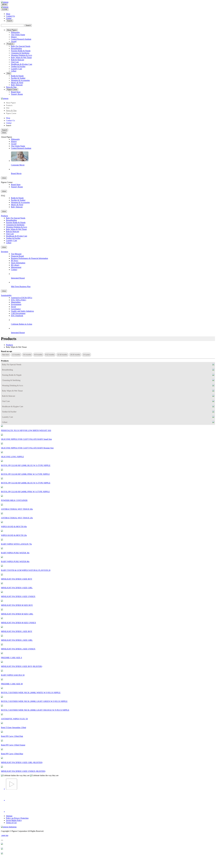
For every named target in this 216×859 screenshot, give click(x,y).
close (4, 133)
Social (13, 307)
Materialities (16, 302)
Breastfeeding (16, 48)
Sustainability (6, 295)
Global (8, 18)
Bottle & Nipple (17, 76)
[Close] (2, 840)
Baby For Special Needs (20, 46)
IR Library (15, 265)
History (14, 37)
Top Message (16, 254)
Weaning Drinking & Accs (21, 55)
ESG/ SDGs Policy (18, 300)
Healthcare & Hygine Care (21, 64)
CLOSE (5, 9)
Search (9, 21)
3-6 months (27, 355)
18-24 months (75, 355)
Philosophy (15, 32)
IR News (14, 260)
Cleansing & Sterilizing (20, 53)
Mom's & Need (17, 83)
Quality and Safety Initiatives (22, 311)
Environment (16, 304)
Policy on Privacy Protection (17, 818)
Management (16, 267)
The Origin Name (18, 35)
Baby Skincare (17, 85)
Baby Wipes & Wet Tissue (21, 57)
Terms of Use (11, 823)
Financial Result (17, 256)
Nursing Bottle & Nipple (20, 51)
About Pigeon (11, 103)
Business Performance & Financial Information (29, 258)
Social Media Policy (14, 820)
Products (9, 105)
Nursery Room (17, 94)
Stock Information (18, 263)
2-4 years (86, 355)
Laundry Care (16, 69)
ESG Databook (17, 316)
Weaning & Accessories (20, 80)
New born (5, 355)
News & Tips (11, 110)
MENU (4, 4)
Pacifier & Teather (18, 78)
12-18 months (62, 355)
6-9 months (38, 355)
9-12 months (49, 355)
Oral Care (15, 62)
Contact (14, 269)
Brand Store (15, 92)
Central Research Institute (21, 39)
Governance (16, 309)
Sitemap (9, 816)
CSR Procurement (18, 313)
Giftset (13, 71)
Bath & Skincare (17, 60)
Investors (4, 252)
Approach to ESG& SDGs (21, 298)
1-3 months (16, 355)
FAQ (7, 108)
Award (13, 41)
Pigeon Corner (11, 113)
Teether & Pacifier (18, 66)
